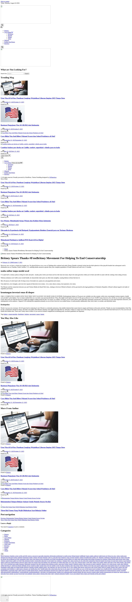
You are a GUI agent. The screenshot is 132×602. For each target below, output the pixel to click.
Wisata (10, 37)
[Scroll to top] (4, 598)
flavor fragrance (5, 556)
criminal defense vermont (119, 569)
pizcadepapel (59, 559)
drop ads (40, 562)
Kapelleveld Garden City (91, 557)
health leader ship (46, 569)
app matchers (51, 567)
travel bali (22, 574)
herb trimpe (91, 559)
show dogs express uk (73, 561)
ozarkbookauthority (34, 572)
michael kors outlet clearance (16, 564)
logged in (10, 527)
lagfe (20, 561)
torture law (116, 572)
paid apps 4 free (111, 562)
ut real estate (50, 561)
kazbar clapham (17, 557)
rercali (96, 567)
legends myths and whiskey (98, 574)
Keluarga (10, 34)
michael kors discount (7, 557)
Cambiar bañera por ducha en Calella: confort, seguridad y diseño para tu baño (30, 147)
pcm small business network (16, 562)
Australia (123, 570)
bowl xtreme (9, 574)
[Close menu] (2, 554)
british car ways (80, 569)
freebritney (21, 314)
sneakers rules (69, 565)
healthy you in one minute (72, 574)
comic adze (120, 564)
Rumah (10, 35)
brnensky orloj (47, 557)
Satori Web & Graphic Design (106, 567)
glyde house (88, 569)
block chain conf (85, 574)
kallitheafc (83, 556)
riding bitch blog (63, 562)
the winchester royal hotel (48, 559)
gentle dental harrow (33, 570)
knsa (59, 557)
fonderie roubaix (78, 564)
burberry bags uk (69, 570)
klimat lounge (75, 556)
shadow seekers (79, 557)
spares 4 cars (122, 561)
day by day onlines (72, 567)
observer (104, 564)
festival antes (84, 559)
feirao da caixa (112, 556)
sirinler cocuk (55, 565)
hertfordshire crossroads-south (9, 570)
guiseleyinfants (77, 572)
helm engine (120, 562)
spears (38, 314)
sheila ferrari (118, 559)
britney (6, 314)
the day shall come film (123, 557)
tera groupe (34, 562)
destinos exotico (53, 564)
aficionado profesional (56, 556)
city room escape (112, 564)
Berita (6, 536)
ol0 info (40, 557)
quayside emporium (43, 556)
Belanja (6, 30)
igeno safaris (36, 574)
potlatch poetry (43, 567)
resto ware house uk (35, 559)
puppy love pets (71, 569)
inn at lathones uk (12, 559)
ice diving (3, 559)
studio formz (104, 565)
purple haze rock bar (45, 565)
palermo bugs (45, 564)
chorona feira (44, 574)
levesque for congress (101, 559)
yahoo (118, 556)
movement (33, 314)
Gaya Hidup (7, 32)
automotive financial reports (97, 561)
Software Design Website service (21, 565)
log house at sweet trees (111, 561)
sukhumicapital (68, 572)
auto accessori (71, 557)
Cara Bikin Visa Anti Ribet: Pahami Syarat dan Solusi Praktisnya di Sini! (28, 136)
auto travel (62, 564)
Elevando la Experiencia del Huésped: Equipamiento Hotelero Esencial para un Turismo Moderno (37, 230)
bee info (38, 564)
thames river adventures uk (51, 562)
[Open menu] (66, 27)
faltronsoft (27, 564)
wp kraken (122, 565)
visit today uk (44, 572)
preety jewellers (89, 570)
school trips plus (55, 569)
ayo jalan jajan (76, 559)
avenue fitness (68, 559)
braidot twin (60, 572)
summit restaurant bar (101, 570)
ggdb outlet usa (11, 567)
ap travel (16, 574)
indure (67, 564)
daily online (93, 562)
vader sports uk (22, 570)
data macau (81, 567)
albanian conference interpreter (107, 557)
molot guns (123, 556)
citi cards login (84, 561)
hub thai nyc (8, 565)
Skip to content (5, 1)
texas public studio (102, 562)
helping (27, 314)
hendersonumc (52, 572)
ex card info (54, 557)
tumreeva (63, 557)
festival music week (83, 562)
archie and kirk (23, 556)
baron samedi (123, 572)
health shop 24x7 (35, 569)
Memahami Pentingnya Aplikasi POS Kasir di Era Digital (22, 240)
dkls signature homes (28, 561)
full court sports (95, 565)
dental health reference (22, 567)
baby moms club (120, 567)
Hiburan (6, 40)
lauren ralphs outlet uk (92, 556)
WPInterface (52, 177)
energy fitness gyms (85, 565)
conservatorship (12, 314)
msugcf (71, 564)
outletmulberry (15, 572)
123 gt (6, 564)
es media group (67, 556)
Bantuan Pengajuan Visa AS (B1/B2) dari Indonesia (20, 125)
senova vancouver (33, 556)
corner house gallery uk (12, 561)
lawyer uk (63, 569)
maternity (98, 564)
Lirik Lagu (7, 544)
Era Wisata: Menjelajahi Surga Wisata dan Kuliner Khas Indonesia (26, 221)
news (102, 569)
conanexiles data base (40, 561)
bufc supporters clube (23, 559)
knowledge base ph (113, 565)
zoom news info (89, 567)
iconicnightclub (24, 572)
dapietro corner (14, 556)
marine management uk (106, 572)
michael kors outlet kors (57, 570)
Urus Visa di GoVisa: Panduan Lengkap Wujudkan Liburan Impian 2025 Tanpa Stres (33, 98)
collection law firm (80, 570)
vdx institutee (28, 574)
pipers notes (27, 562)
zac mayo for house (60, 567)
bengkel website (33, 567)
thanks (42, 314)
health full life (108, 569)
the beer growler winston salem (90, 572)
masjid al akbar (35, 565)
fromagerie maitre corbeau (30, 557)
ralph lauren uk (103, 556)
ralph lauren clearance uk (23, 569)
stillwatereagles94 (6, 572)
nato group (76, 565)
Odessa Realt (111, 559)
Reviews (6, 43)
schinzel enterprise (60, 574)
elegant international (44, 570)
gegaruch (33, 564)
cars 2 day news (73, 562)
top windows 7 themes (60, 561)
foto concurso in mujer (89, 564)
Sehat (9, 39)
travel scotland (96, 569)
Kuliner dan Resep (9, 42)
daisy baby (51, 574)
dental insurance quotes (113, 570)
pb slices (62, 565)
